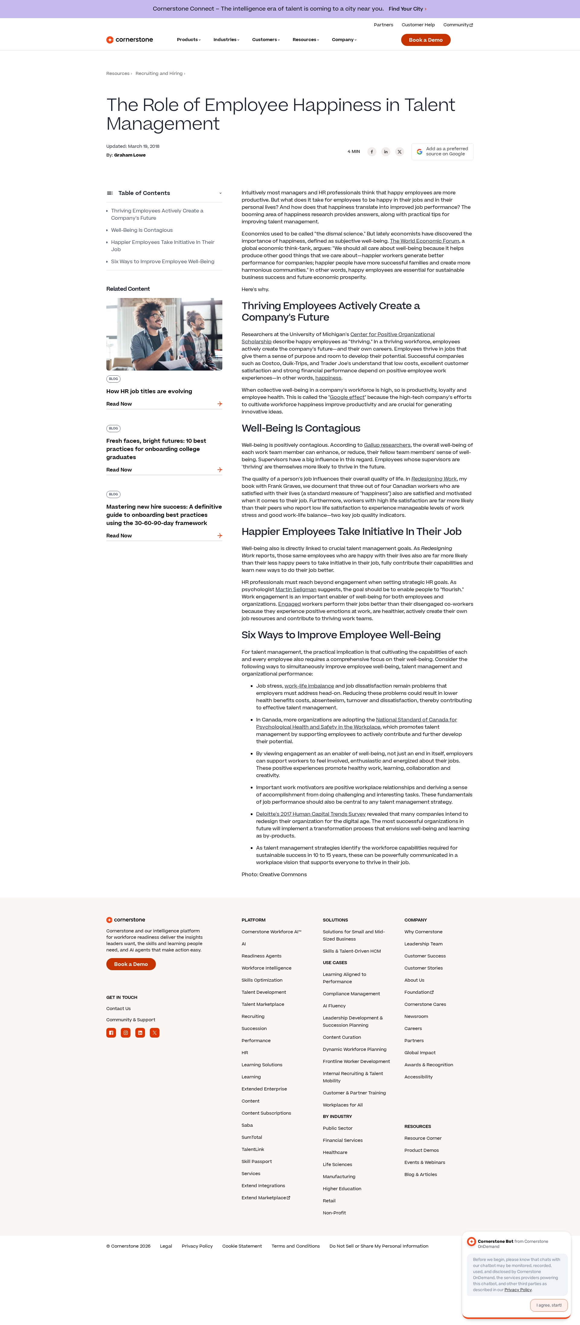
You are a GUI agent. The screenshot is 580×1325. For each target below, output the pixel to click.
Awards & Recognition (428, 1065)
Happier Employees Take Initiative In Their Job (162, 246)
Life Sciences (337, 1164)
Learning (251, 1077)
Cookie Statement (242, 1246)
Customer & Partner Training (354, 1093)
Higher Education (342, 1189)
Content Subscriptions (266, 1113)
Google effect (347, 397)
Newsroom (416, 1016)
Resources (118, 73)
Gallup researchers (387, 445)
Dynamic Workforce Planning (355, 1049)
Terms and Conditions (296, 1246)
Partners (383, 25)
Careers (413, 1028)
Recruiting (253, 1016)
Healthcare (335, 1152)
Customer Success (425, 956)
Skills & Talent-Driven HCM (352, 951)
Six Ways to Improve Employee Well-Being (162, 261)
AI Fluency (334, 1006)
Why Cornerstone (423, 932)
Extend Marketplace (264, 1198)
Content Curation (342, 1037)
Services (251, 1174)
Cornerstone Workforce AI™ (271, 932)
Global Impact (420, 1053)
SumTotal (252, 1137)
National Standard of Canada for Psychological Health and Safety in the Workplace (356, 723)
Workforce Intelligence (267, 968)
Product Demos (421, 1150)
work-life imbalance (309, 686)
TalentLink (253, 1149)
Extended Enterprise (264, 1089)
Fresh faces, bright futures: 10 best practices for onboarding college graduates (161, 427)
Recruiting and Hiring (159, 73)
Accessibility (418, 1077)
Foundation (417, 992)
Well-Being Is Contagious (142, 230)
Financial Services (343, 1140)
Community (456, 25)
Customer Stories (423, 968)
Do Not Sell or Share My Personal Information (379, 1246)
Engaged (289, 604)
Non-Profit (334, 1213)
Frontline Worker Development (356, 1061)
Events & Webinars (424, 1162)
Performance (256, 1041)
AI (244, 944)
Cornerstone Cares (425, 1004)
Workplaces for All (343, 1105)
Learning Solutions (262, 1065)
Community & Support (130, 1020)
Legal (166, 1246)
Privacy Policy (197, 1246)
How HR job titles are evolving (142, 296)
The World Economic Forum (424, 241)
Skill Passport (257, 1161)
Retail (329, 1201)
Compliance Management (351, 994)
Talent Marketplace (263, 1004)
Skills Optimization (262, 980)
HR (245, 1053)
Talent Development (264, 992)
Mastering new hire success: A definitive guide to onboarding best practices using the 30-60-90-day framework (164, 497)
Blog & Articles (420, 1174)
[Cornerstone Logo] (129, 40)
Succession (254, 1028)
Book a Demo (426, 40)
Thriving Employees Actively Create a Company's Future (157, 214)
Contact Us (118, 1009)
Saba (247, 1125)
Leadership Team (423, 944)
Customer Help (418, 25)
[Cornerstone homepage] (164, 920)
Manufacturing (339, 1177)
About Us (414, 980)
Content (250, 1101)
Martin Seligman (296, 589)
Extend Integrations (263, 1186)
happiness (328, 378)
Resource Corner (423, 1138)
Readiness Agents (262, 956)
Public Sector (338, 1128)
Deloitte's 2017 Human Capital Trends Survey (311, 814)
